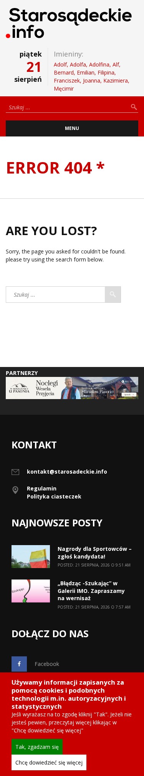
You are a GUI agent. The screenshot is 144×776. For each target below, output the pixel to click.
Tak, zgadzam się (37, 746)
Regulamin (41, 488)
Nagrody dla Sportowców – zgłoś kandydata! (95, 552)
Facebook (47, 663)
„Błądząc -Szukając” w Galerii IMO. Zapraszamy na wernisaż (91, 591)
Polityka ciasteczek (54, 496)
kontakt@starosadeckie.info (67, 471)
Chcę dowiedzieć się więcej (49, 762)
